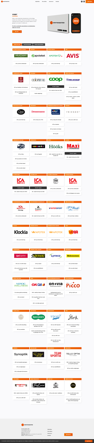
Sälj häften (50, 429)
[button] (37, 1)
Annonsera (50, 433)
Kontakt (49, 435)
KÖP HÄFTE (90, 1)
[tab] (17, 44)
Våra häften (50, 431)
